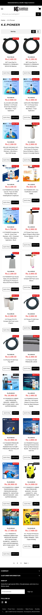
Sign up (30, 591)
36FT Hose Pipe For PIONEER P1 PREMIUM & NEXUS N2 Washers (31, 64)
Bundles (37, 609)
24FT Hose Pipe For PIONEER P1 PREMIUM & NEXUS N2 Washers (10, 64)
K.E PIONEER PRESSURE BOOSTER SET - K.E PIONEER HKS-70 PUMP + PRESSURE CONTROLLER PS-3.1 (11, 446)
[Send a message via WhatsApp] (3, 611)
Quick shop (6, 73)
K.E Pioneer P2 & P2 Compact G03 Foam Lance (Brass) (31, 278)
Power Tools (11, 609)
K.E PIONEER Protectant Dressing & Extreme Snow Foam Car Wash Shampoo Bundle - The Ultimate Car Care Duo (31, 446)
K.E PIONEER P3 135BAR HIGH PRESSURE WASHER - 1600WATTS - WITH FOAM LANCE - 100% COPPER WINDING (11, 402)
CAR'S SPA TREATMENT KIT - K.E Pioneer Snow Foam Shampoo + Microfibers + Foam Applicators (31, 106)
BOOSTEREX (36, 611)
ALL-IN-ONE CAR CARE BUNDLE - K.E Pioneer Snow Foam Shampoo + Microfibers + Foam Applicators (11, 106)
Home (3, 20)
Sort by (13, 31)
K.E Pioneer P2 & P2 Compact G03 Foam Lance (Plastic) (10, 321)
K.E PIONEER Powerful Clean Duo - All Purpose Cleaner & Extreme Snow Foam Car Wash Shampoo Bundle (31, 402)
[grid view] (33, 31)
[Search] (38, 14)
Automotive (20, 609)
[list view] (38, 31)
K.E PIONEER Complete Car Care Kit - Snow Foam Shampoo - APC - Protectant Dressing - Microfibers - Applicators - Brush (11, 236)
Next (25, 563)
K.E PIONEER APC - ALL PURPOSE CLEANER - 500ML (31, 191)
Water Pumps (29, 609)
